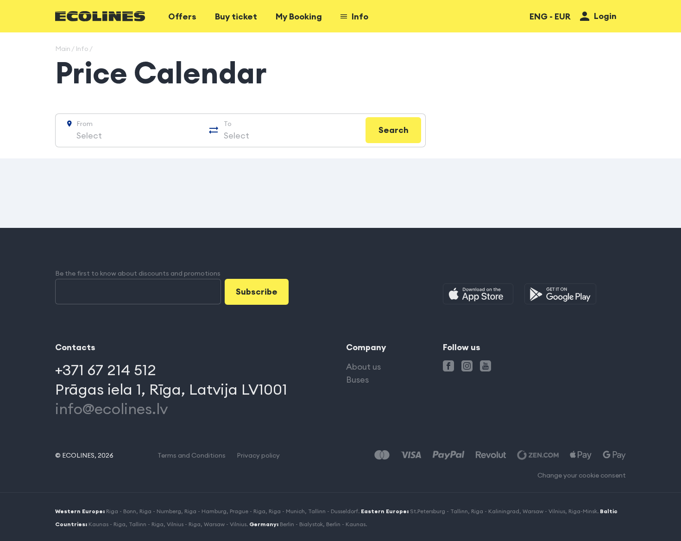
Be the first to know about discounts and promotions (138, 273)
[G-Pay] (614, 455)
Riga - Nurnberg (160, 511)
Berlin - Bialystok (301, 524)
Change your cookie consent (581, 475)
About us (363, 366)
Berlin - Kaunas (346, 524)
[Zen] (538, 455)
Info (360, 16)
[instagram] (467, 365)
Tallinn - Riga (146, 524)
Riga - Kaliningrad (495, 511)
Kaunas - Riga (107, 524)
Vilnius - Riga (184, 524)
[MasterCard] (382, 455)
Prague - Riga (247, 511)
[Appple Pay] (581, 455)
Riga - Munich (287, 511)
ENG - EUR (550, 16)
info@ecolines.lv (111, 408)
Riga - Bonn (121, 511)
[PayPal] (448, 455)
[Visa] (411, 455)
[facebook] (448, 365)
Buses (357, 379)
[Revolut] (491, 455)
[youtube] (485, 365)
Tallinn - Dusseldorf (333, 511)
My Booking (299, 16)
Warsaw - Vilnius (544, 511)
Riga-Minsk (582, 511)
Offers (182, 16)
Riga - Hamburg (205, 511)
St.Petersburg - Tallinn (439, 511)
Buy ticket (236, 16)
